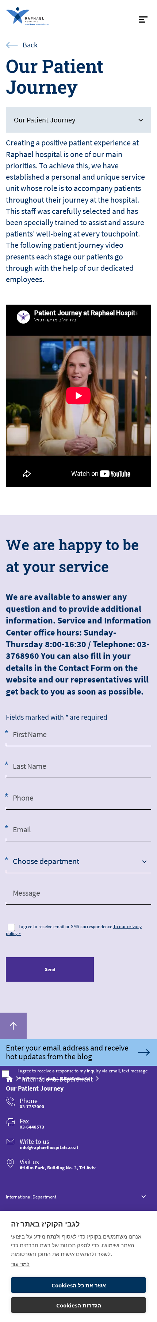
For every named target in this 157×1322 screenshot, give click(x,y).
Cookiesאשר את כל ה (78, 1285)
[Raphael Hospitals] (39, 16)
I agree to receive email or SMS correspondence (65, 926)
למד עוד (20, 1264)
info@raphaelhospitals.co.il (49, 1147)
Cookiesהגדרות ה (78, 1305)
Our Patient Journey (44, 119)
